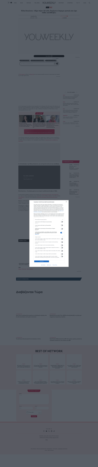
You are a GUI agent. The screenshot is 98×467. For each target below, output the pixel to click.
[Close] (67, 202)
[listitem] (49, 219)
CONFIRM (42, 261)
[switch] (61, 221)
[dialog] (49, 233)
